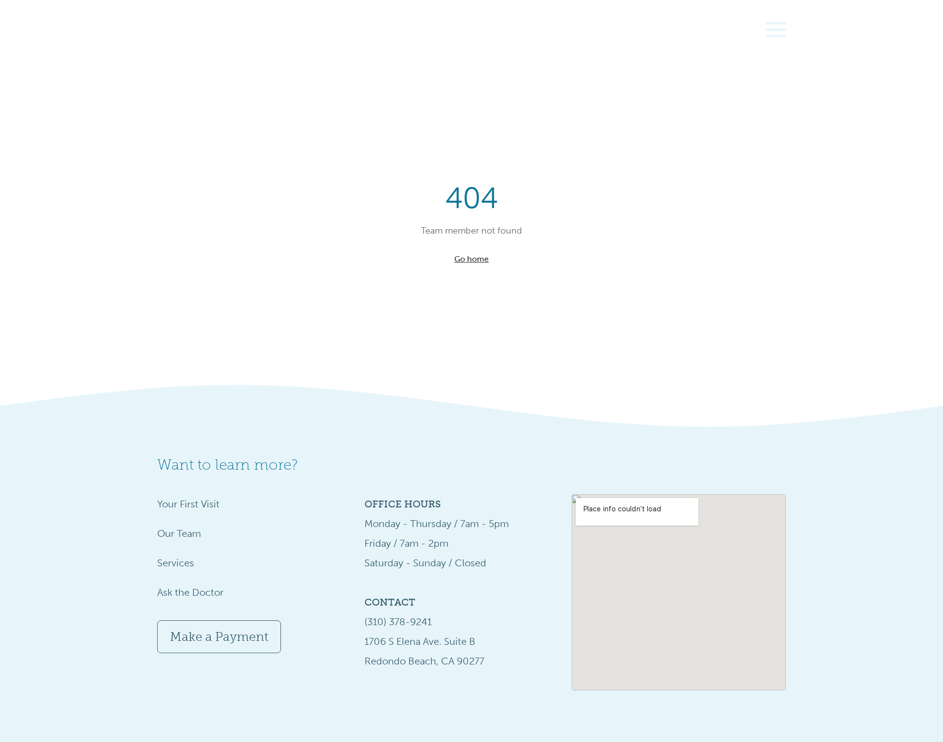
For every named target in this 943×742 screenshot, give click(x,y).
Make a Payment (219, 636)
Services (175, 563)
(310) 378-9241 (398, 622)
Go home (471, 259)
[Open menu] (775, 29)
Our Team (179, 533)
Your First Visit (188, 504)
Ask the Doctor (190, 592)
